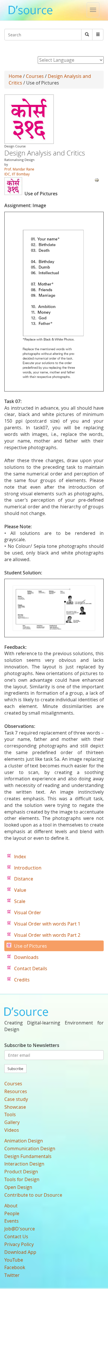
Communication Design (29, 1148)
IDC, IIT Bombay (17, 174)
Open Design (18, 1187)
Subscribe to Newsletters (31, 1045)
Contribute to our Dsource (33, 1195)
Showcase (15, 1107)
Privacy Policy (19, 1244)
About (11, 1205)
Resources (15, 1091)
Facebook (14, 1267)
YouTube (13, 1260)
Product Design (21, 1171)
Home (15, 76)
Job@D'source (19, 1229)
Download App (20, 1252)
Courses (35, 76)
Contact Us (16, 1236)
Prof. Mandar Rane (19, 169)
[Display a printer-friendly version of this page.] (96, 179)
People (11, 1213)
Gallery (12, 1122)
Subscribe (15, 1068)
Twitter (12, 1275)
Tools (10, 1114)
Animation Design (23, 1141)
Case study (16, 1099)
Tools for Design (21, 1179)
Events (11, 1221)
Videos (11, 1130)
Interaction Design (24, 1164)
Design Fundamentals (28, 1156)
